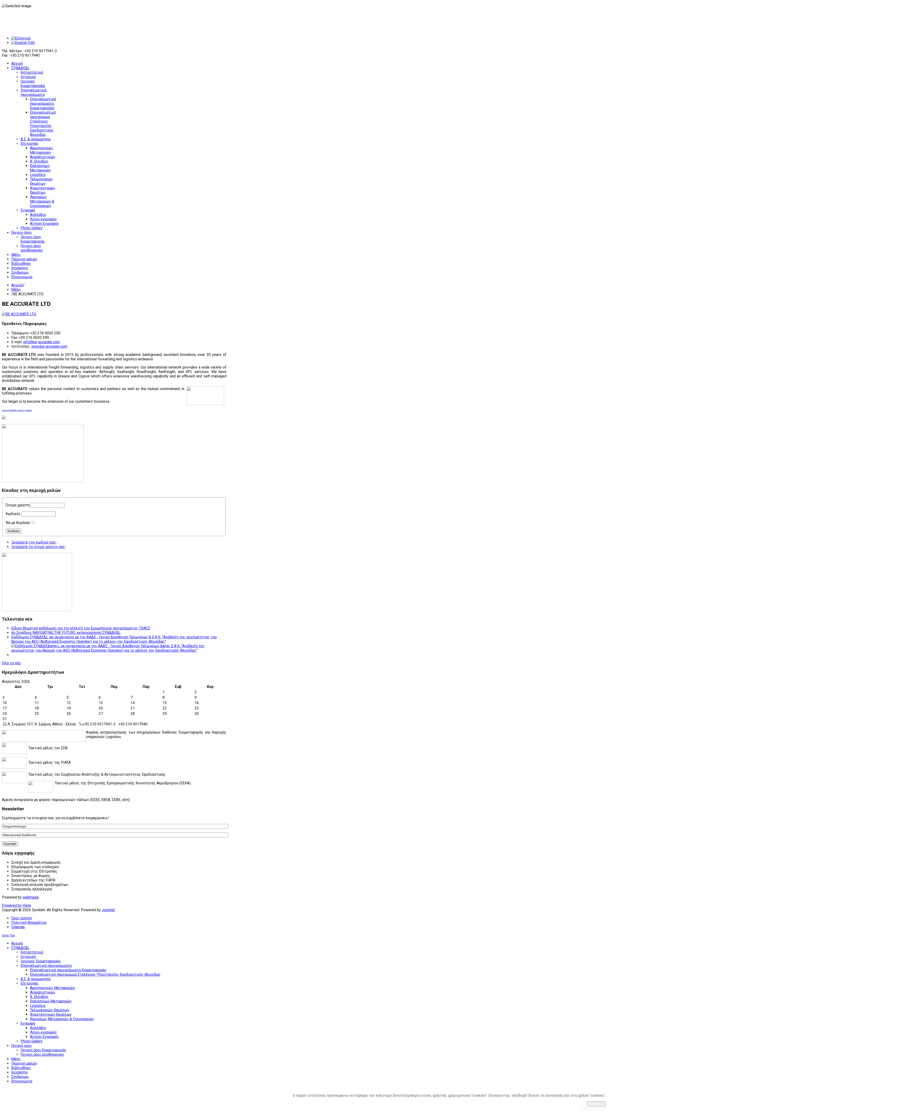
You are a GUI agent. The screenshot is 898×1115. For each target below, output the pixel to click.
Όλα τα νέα (11, 663)
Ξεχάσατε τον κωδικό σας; (34, 542)
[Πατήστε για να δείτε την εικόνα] (19, 314)
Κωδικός (13, 514)
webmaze (31, 897)
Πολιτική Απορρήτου (29, 922)
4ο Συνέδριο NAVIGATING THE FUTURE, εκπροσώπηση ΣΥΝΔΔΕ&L (66, 632)
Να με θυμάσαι (18, 522)
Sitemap (18, 927)
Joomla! (108, 910)
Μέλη (15, 289)
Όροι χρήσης (22, 918)
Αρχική (17, 285)
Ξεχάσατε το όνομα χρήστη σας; (38, 547)
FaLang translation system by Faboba (17, 410)
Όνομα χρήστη (18, 505)
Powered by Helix (16, 905)
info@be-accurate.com (41, 342)
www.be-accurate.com (49, 346)
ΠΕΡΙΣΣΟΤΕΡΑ (593, 1108)
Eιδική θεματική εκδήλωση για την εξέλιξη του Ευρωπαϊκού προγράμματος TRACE (80, 628)
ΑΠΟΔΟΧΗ (596, 1104)
